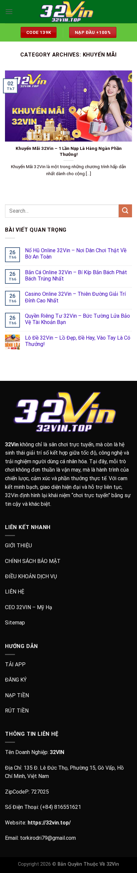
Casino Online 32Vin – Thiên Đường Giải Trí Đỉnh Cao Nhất (75, 297)
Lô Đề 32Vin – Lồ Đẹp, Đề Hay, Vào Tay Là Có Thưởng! (77, 341)
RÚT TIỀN (17, 711)
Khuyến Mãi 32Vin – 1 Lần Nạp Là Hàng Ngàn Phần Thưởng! (69, 151)
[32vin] (68, 12)
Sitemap (15, 622)
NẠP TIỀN (17, 695)
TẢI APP (15, 664)
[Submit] (125, 210)
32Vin (12, 444)
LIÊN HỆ (14, 592)
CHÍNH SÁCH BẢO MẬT (33, 561)
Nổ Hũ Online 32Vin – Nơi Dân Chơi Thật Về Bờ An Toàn (75, 253)
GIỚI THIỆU (18, 545)
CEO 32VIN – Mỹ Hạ (28, 607)
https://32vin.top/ (49, 822)
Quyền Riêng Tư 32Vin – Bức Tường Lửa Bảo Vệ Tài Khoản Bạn (77, 319)
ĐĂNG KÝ (16, 680)
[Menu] (9, 11)
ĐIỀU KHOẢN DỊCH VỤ (31, 576)
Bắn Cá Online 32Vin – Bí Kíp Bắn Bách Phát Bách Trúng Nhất (76, 275)
